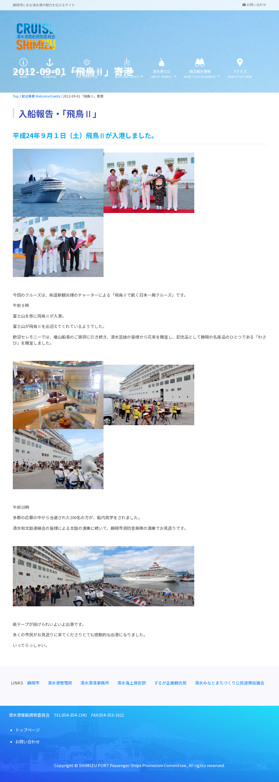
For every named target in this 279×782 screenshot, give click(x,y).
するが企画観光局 (170, 683)
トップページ (27, 730)
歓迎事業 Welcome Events (41, 96)
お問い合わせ (256, 4)
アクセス (240, 74)
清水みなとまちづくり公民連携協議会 (229, 683)
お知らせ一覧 (23, 74)
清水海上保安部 (131, 683)
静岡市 (33, 683)
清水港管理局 (60, 683)
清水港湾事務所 (94, 683)
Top (16, 96)
